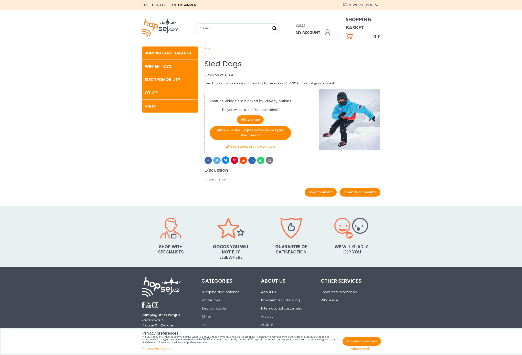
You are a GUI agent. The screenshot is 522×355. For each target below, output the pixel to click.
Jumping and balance (168, 53)
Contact (160, 5)
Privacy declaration (157, 348)
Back (207, 48)
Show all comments (360, 192)
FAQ (145, 5)
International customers (281, 308)
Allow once (250, 119)
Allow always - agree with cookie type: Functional (250, 133)
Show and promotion (339, 292)
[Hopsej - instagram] (155, 307)
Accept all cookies (361, 341)
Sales (205, 324)
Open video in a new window (252, 146)
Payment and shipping (280, 300)
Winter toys (158, 66)
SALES (150, 106)
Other (151, 93)
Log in (300, 24)
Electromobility (162, 79)
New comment (321, 192)
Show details (360, 349)
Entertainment (185, 5)
